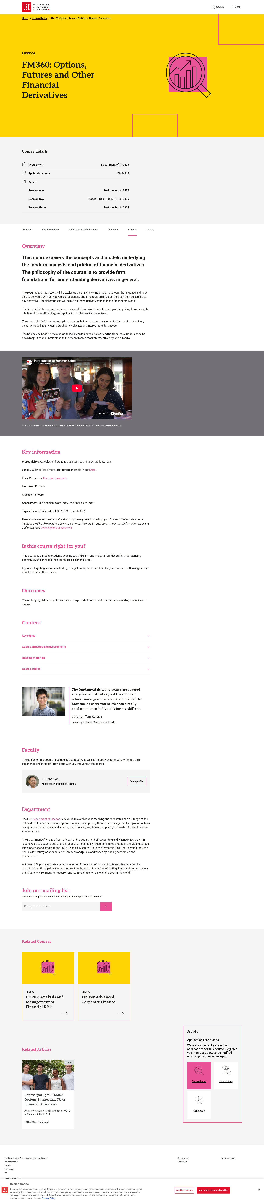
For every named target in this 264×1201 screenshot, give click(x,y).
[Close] (259, 1189)
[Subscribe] (106, 906)
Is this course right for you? (83, 229)
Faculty (150, 229)
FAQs (92, 469)
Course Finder (39, 18)
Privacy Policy (49, 1198)
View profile (136, 781)
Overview (27, 229)
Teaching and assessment (56, 527)
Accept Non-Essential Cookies (213, 1190)
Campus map (183, 1158)
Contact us (182, 1162)
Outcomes (113, 229)
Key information (50, 229)
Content (132, 229)
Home (25, 18)
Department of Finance (46, 819)
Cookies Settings (228, 1158)
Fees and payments (55, 478)
